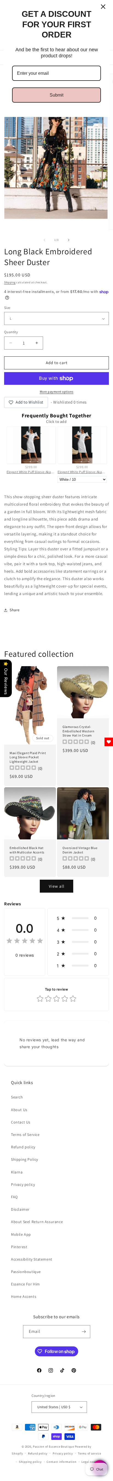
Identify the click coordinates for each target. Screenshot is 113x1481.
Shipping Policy (24, 1159)
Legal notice (90, 1462)
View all (56, 886)
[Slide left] (44, 240)
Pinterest (19, 1246)
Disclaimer (20, 1209)
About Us (19, 1109)
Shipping (10, 282)
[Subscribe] (84, 1331)
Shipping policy (30, 1462)
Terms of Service (25, 1134)
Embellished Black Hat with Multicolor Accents (27, 850)
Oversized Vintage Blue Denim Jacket (80, 850)
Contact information (61, 1462)
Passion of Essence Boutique (53, 1446)
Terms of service (89, 1453)
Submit (56, 95)
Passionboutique (26, 1271)
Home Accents (23, 1296)
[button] (78, 918)
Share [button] (15, 609)
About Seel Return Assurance (37, 1221)
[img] (24, 942)
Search (17, 1097)
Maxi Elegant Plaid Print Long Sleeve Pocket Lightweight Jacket (28, 757)
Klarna (17, 1172)
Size (7, 307)
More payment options (57, 391)
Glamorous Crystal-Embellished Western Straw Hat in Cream (78, 731)
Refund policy (23, 1146)
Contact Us (20, 1122)
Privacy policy (23, 1184)
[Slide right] (69, 240)
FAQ (14, 1196)
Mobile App (21, 1234)
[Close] (103, 6)
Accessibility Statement (31, 1259)
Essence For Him (25, 1284)
